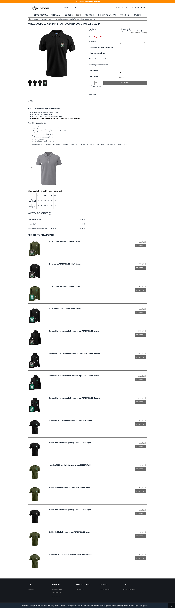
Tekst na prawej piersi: (97, 53)
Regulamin (31, 589)
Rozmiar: (92, 42)
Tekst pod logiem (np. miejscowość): (101, 47)
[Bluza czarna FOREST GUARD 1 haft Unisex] (38, 270)
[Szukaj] (76, 7)
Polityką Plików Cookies (74, 606)
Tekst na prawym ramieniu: (98, 65)
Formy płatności (80, 589)
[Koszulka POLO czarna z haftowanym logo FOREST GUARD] (38, 427)
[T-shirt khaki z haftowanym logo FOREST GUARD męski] (38, 494)
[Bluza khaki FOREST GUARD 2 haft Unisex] (38, 293)
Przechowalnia (56, 596)
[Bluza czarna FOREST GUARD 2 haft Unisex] (38, 315)
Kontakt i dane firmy (129, 589)
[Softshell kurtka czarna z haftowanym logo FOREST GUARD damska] (38, 360)
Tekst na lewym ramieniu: (98, 59)
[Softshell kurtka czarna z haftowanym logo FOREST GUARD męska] (38, 337)
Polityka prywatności (105, 589)
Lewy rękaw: (93, 71)
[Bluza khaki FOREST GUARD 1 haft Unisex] (38, 248)
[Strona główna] (40, 8)
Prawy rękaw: (93, 76)
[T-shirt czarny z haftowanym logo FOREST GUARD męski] (38, 449)
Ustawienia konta (56, 592)
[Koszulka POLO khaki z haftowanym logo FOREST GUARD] (38, 471)
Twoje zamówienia (57, 589)
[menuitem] (41, 14)
